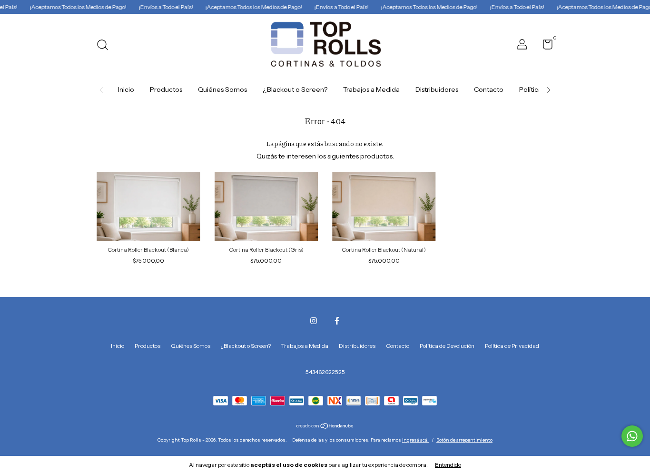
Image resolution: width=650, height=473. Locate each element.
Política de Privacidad (512, 345)
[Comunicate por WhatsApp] (632, 436)
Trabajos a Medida (371, 89)
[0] (544, 46)
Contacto (488, 89)
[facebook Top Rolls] (337, 321)
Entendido (448, 464)
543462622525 (325, 371)
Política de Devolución (447, 345)
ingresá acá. (415, 440)
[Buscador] (106, 46)
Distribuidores (436, 89)
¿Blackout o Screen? (295, 89)
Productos (166, 89)
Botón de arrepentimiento (464, 440)
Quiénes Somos (222, 89)
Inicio (126, 89)
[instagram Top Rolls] (313, 321)
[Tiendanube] (325, 427)
